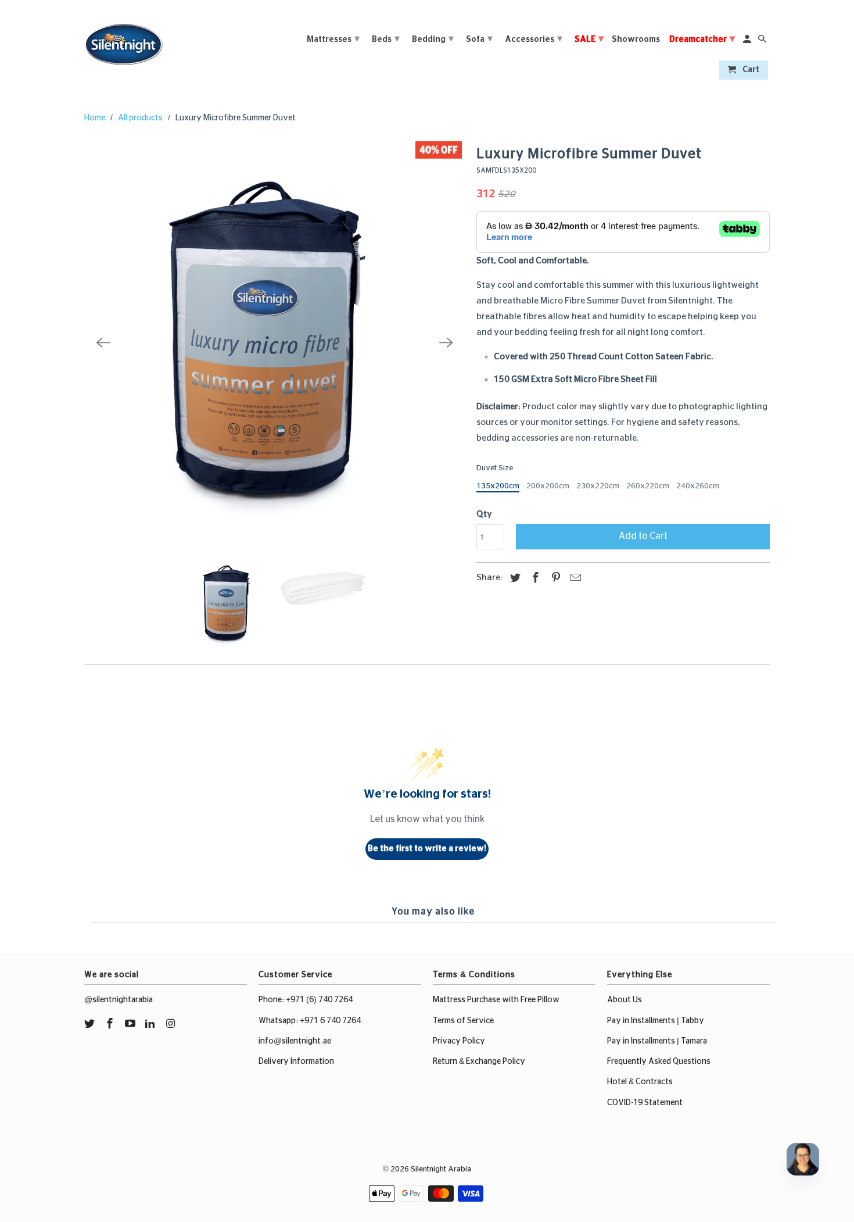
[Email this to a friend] (574, 578)
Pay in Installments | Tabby (655, 1021)
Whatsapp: (279, 1021)
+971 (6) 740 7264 (319, 1000)
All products (140, 118)
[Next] (446, 342)
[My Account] (748, 41)
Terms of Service (463, 1021)
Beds (386, 39)
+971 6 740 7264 (330, 1021)
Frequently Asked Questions (659, 1061)
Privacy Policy (459, 1041)
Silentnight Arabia (441, 1169)
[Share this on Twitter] (513, 578)
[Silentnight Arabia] (123, 41)
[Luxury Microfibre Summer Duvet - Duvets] (274, 342)
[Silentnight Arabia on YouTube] (131, 1024)
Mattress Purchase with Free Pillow (496, 1000)
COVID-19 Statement (645, 1103)
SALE (589, 39)
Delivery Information (296, 1061)
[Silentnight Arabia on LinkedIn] (151, 1024)
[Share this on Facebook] (534, 578)
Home (94, 118)
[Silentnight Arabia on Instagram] (171, 1024)
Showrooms (636, 39)
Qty (484, 514)
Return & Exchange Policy (479, 1061)
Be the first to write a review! (427, 849)
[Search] (763, 41)
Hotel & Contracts (640, 1082)
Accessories (533, 39)
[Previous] (103, 342)
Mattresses (333, 39)
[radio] (497, 487)
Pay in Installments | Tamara (657, 1041)
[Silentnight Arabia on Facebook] (111, 1024)
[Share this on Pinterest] (554, 578)
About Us (624, 1000)
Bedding (433, 39)
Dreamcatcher (702, 39)
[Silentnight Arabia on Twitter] (90, 1024)
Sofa (479, 39)
